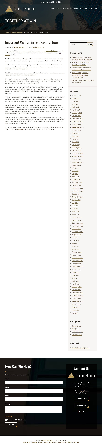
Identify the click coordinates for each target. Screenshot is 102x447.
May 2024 (75, 174)
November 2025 (77, 121)
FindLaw (76, 442)
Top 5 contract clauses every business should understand (82, 59)
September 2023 (77, 197)
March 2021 (76, 284)
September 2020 (77, 301)
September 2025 (77, 127)
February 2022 (77, 252)
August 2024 (76, 165)
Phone (7, 395)
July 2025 (75, 133)
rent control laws (51, 51)
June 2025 (75, 136)
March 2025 (76, 145)
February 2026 (77, 113)
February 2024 (77, 182)
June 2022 (75, 240)
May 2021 (75, 278)
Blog (68, 8)
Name (7, 379)
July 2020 (75, 307)
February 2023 (77, 217)
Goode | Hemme (19, 47)
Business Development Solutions (60, 442)
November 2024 (77, 156)
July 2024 (75, 168)
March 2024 (76, 179)
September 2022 (77, 232)
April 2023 (75, 211)
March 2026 (76, 110)
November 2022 (77, 226)
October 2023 (76, 194)
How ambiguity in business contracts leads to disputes (81, 69)
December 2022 (77, 223)
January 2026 (76, 116)
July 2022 (75, 237)
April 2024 (75, 177)
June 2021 (75, 275)
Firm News (75, 329)
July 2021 (75, 272)
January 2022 (76, 255)
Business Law (76, 326)
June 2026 (75, 101)
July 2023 (75, 203)
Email (7, 387)
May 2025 (75, 139)
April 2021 (75, 281)
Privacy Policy (43, 442)
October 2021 (76, 264)
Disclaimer (8, 416)
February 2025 (77, 148)
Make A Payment (74, 8)
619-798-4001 (56, 2)
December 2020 (77, 293)
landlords (20, 129)
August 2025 (76, 130)
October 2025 (76, 124)
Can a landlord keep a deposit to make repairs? (83, 81)
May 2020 (75, 313)
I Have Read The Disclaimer (16, 420)
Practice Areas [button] (60, 8)
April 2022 (75, 246)
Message (8, 404)
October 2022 (76, 229)
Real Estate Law (38, 47)
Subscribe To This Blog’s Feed (79, 348)
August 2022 (76, 235)
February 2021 (76, 287)
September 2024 (77, 162)
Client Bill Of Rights (83, 8)
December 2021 (77, 258)
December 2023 (77, 188)
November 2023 (77, 191)
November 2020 (77, 295)
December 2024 (77, 153)
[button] (100, 436)
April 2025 (75, 142)
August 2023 (76, 200)
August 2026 (76, 95)
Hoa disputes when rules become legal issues (80, 64)
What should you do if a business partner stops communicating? (80, 75)
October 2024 (76, 159)
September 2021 (77, 266)
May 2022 (75, 243)
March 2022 (76, 249)
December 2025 (77, 119)
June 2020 (75, 310)
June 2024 (75, 171)
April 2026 (75, 107)
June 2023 (75, 206)
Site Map (34, 442)
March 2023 (76, 214)
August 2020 (76, 304)
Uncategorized (77, 335)
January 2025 (76, 150)
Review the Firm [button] (81, 405)
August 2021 (76, 269)
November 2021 (77, 261)
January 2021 (76, 290)
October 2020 (76, 298)
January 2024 (76, 185)
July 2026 (75, 98)
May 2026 (75, 104)
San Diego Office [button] (81, 398)
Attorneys (52, 8)
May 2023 (75, 208)
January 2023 (76, 220)
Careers (91, 8)
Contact (95, 8)
